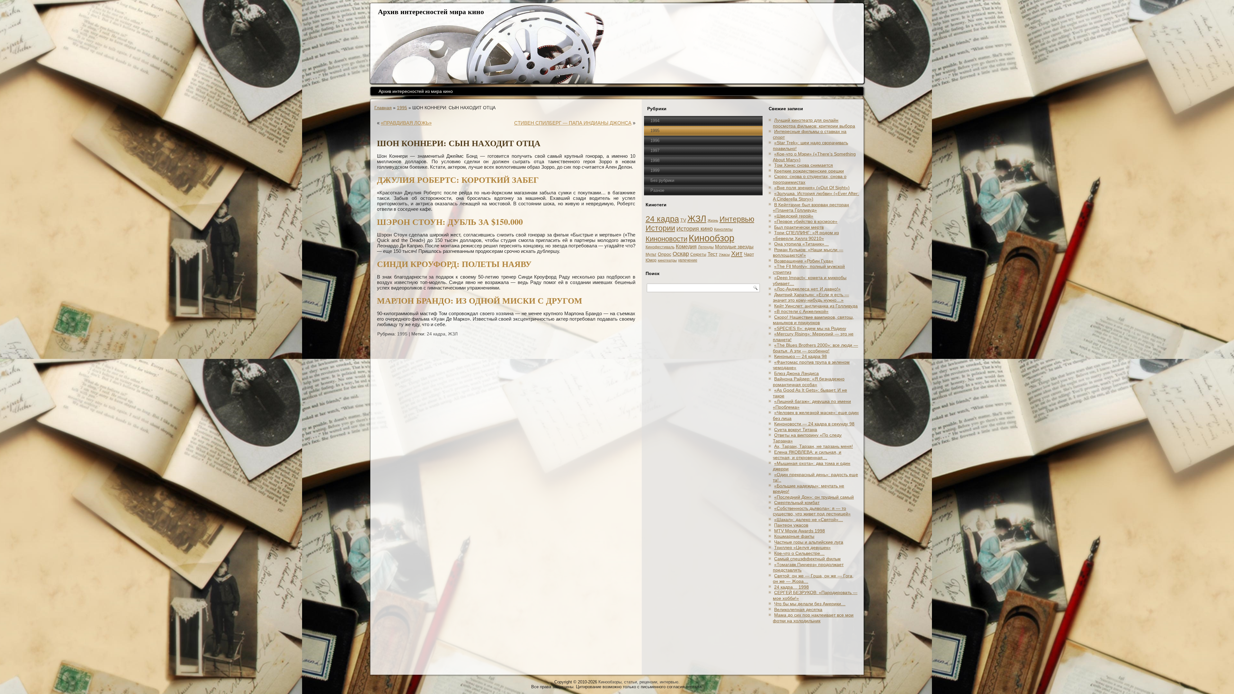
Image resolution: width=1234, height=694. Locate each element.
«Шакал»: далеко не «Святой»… (808, 519)
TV (683, 220)
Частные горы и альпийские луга (808, 542)
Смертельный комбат (796, 502)
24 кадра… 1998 (791, 587)
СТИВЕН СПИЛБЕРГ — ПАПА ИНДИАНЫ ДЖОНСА (572, 123)
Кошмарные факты (794, 536)
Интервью (737, 219)
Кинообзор (711, 238)
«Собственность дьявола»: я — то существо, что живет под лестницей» (812, 511)
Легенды (706, 247)
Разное (657, 190)
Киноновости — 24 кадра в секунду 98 (814, 423)
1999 (654, 170)
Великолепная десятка (798, 609)
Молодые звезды (734, 246)
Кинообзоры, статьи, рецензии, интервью (638, 682)
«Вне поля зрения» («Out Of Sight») (812, 187)
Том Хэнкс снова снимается (803, 165)
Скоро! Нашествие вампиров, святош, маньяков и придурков (813, 320)
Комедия (686, 246)
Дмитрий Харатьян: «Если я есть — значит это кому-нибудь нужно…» (811, 297)
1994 (654, 120)
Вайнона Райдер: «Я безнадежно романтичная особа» (809, 381)
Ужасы (724, 254)
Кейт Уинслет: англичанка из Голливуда (816, 305)
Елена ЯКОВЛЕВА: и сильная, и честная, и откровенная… (807, 454)
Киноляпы (723, 229)
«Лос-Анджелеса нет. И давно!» (807, 288)
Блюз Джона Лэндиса (796, 373)
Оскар (681, 254)
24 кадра (436, 333)
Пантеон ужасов (791, 525)
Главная (383, 107)
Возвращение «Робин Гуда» (803, 260)
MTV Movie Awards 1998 (799, 530)
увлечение (687, 260)
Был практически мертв (799, 227)
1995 (402, 107)
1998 (654, 160)
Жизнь (713, 220)
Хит (737, 253)
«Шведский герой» (793, 215)
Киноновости (666, 239)
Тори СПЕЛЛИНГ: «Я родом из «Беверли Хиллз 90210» (806, 235)
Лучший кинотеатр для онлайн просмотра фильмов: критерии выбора (814, 123)
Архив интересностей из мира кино (416, 91)
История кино (694, 229)
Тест (713, 254)
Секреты (698, 254)
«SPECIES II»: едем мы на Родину (810, 328)
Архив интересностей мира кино (431, 11)
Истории (660, 228)
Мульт (651, 254)
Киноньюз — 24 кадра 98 (800, 356)
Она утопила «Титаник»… (801, 243)
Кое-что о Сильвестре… (799, 553)
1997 (654, 150)
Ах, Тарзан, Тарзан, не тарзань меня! (813, 446)
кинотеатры (667, 260)
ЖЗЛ (453, 333)
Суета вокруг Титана (795, 429)
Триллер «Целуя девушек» (802, 547)
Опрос (664, 254)
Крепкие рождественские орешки (809, 171)
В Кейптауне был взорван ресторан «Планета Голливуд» (811, 207)
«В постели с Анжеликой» (801, 311)
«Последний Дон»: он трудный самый (814, 497)
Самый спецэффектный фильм (807, 558)
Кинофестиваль (660, 247)
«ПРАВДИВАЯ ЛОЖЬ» (406, 123)
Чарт (749, 254)
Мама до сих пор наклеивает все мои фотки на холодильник (813, 617)
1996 (654, 140)
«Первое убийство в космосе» (805, 221)
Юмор (651, 260)
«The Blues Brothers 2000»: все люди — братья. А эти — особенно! (815, 348)
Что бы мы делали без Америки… (809, 603)
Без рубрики (662, 180)
